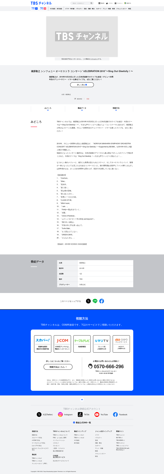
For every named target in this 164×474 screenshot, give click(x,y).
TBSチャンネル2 (43, 8)
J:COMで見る (36, 440)
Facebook (123, 414)
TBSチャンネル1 (34, 8)
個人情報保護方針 (58, 451)
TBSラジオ (119, 443)
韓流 (129, 9)
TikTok (86, 414)
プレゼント (120, 3)
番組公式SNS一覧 (83, 422)
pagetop (82, 400)
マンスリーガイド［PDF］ (40, 463)
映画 (113, 9)
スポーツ (98, 9)
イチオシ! (56, 443)
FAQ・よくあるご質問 (59, 437)
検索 (91, 3)
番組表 (102, 3)
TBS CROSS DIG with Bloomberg (122, 449)
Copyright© (34, 471)
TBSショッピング (121, 445)
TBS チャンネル (41, 3)
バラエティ (79, 9)
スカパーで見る (37, 437)
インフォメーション (59, 440)
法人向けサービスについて (61, 461)
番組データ (82, 108)
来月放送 (59, 9)
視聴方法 (128, 3)
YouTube (104, 414)
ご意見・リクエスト (59, 448)
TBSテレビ (119, 435)
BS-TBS (118, 437)
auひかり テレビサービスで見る (40, 449)
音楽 (85, 9)
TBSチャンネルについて (60, 435)
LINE (95, 301)
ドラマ (97, 435)
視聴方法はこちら (57, 366)
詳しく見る (81, 85)
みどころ (48, 108)
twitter (88, 301)
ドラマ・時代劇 (69, 9)
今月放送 (52, 9)
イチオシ (110, 3)
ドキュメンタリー (121, 9)
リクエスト (94, 59)
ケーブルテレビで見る (38, 443)
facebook (101, 301)
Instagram (68, 414)
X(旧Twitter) (48, 414)
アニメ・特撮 (107, 9)
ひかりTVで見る (37, 445)
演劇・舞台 (91, 9)
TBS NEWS (119, 440)
